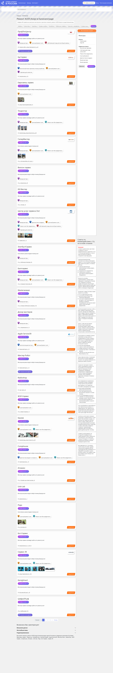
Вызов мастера (84, 60)
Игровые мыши (84, 26)
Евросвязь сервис (26, 82)
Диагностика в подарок (86, 58)
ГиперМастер (24, 139)
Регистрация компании (106, 3)
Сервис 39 (22, 552)
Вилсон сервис (24, 167)
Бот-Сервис (23, 533)
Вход (97, 3)
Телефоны (20, 26)
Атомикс (21, 468)
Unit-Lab (21, 486)
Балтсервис (23, 268)
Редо (20, 505)
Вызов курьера (84, 62)
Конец (55, 620)
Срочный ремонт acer (37, 43)
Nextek (21, 418)
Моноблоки (51, 26)
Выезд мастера (24, 43)
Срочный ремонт (84, 56)
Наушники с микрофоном (73, 26)
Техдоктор (22, 111)
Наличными (83, 41)
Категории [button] (34, 3)
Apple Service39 (24, 333)
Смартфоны (34, 26)
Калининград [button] (22, 3)
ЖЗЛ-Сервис (23, 396)
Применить (91, 66)
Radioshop (22, 377)
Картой (82, 42)
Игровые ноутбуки (43, 26)
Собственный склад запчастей (85, 50)
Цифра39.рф (23, 598)
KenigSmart (23, 580)
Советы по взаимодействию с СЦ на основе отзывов (86, 241)
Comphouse (23, 446)
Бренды (29, 3)
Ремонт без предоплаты (86, 54)
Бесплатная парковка (85, 48)
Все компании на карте (87, 30)
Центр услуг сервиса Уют (29, 211)
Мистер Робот (24, 355)
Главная (19, 16)
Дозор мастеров (25, 312)
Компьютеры (27, 26)
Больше (93, 26)
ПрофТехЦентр (24, 31)
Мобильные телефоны (61, 26)
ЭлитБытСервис (25, 246)
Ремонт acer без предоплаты (54, 122)
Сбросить (81, 66)
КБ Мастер (22, 189)
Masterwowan (24, 290)
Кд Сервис (22, 57)
